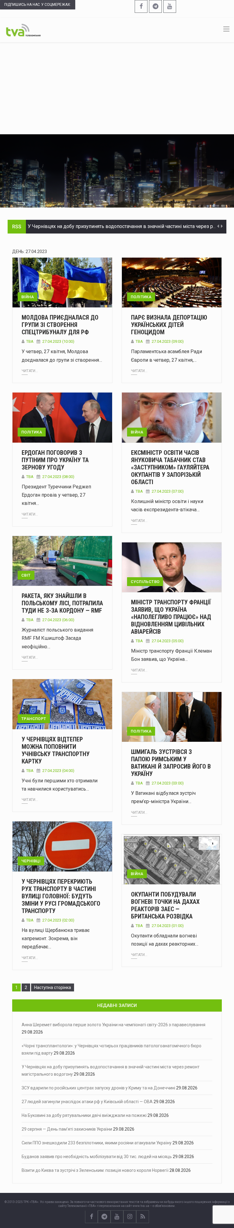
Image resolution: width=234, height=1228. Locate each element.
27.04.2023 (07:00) (168, 491)
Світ (26, 575)
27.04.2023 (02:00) (58, 920)
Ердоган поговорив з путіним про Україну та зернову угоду (55, 460)
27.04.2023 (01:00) (168, 925)
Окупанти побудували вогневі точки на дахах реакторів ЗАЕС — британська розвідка (165, 905)
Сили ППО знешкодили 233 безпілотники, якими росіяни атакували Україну (97, 1142)
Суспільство (145, 581)
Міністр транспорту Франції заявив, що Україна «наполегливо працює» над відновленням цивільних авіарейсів (171, 617)
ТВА (30, 341)
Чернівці (31, 861)
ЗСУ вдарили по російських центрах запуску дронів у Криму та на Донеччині (98, 1087)
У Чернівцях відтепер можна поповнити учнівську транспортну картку (56, 750)
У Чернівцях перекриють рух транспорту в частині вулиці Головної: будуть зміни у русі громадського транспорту (61, 896)
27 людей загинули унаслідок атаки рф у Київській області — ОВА (87, 1101)
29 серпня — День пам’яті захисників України (67, 1129)
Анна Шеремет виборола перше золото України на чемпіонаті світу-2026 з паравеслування (113, 1024)
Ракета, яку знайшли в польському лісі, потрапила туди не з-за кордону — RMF (62, 603)
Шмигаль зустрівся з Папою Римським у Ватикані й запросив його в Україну (171, 762)
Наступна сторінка (52, 987)
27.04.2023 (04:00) (58, 770)
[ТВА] (23, 29)
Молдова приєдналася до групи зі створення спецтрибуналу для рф (60, 325)
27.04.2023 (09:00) (168, 341)
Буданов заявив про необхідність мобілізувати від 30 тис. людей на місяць (97, 1156)
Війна (27, 297)
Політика (141, 297)
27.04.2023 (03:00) (168, 783)
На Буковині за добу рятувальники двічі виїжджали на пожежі (84, 1115)
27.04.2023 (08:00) (58, 476)
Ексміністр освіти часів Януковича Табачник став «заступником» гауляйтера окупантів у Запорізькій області (170, 467)
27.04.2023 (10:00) (58, 341)
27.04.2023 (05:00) (168, 641)
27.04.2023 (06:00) (58, 620)
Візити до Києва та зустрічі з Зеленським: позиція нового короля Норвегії (95, 1170)
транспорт (33, 718)
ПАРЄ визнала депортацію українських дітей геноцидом (169, 325)
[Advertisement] (117, 88)
